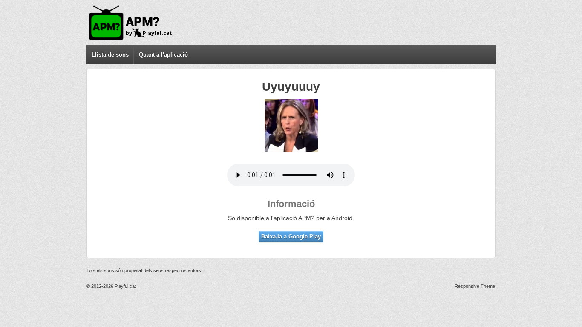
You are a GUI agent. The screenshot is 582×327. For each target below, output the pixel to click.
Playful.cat (124, 286)
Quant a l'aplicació (163, 55)
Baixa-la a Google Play (291, 236)
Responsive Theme (475, 286)
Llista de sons (110, 55)
